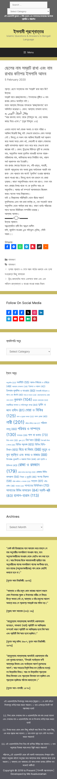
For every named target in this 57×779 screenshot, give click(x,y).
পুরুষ (22, 440)
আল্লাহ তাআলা (20, 386)
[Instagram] (34, 312)
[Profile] (8, 312)
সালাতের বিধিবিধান (37, 485)
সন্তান (37, 481)
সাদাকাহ (20, 486)
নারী (15, 422)
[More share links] (45, 246)
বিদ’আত (33, 440)
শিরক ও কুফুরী (28, 476)
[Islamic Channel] (15, 318)
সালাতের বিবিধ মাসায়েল (22, 490)
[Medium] (28, 318)
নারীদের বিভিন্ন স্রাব (32, 423)
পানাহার (22, 435)
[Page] (15, 312)
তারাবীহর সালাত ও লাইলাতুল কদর (22, 404)
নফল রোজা (41, 416)
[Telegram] (26, 246)
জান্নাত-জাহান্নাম (40, 400)
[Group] (21, 312)
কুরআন (23, 399)
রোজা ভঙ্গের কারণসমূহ (26, 472)
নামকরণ (11, 259)
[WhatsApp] (20, 246)
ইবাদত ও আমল (36, 386)
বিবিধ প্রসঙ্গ (25, 444)
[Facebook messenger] (13, 246)
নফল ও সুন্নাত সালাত (25, 416)
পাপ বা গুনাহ (38, 435)
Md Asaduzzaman (36, 773)
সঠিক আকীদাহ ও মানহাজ (21, 481)
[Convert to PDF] (32, 246)
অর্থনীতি (23, 382)
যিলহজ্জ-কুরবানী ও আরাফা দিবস (21, 459)
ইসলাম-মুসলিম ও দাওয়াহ (20, 390)
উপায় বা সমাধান (30, 395)
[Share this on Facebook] (7, 246)
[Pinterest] (34, 318)
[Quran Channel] (21, 318)
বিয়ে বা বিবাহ (30, 449)
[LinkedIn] (41, 312)
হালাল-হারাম (26, 495)
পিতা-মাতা (12, 440)
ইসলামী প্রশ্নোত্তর (28, 31)
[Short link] (39, 246)
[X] (28, 312)
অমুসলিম (11, 382)
